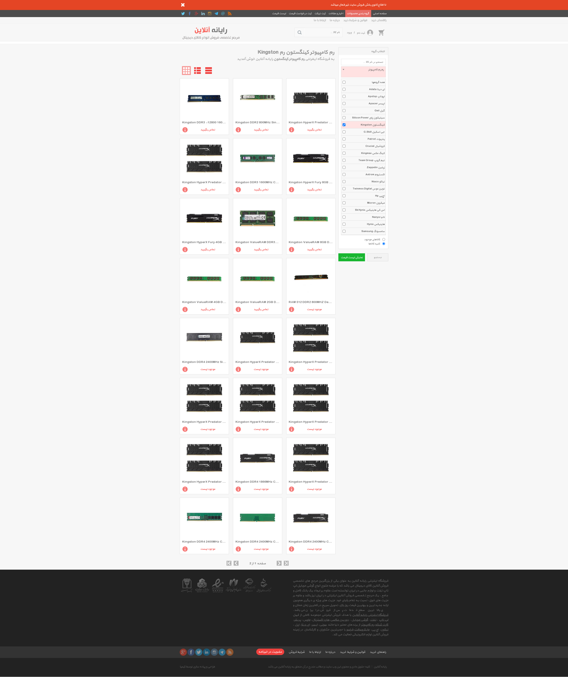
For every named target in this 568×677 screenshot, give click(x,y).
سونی (323, 624)
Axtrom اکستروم (375, 175)
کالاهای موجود (372, 239)
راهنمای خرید (379, 20)
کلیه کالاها (374, 243)
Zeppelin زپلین (376, 167)
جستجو (378, 257)
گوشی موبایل (359, 620)
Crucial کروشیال (375, 146)
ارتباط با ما (320, 20)
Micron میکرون (376, 203)
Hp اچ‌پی (380, 196)
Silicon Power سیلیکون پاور (368, 118)
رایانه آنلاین (380, 667)
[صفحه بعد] (279, 563)
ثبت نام (361, 33)
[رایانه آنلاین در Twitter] (183, 13)
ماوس (306, 620)
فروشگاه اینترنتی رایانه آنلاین (370, 615)
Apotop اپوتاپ (376, 96)
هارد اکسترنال (320, 620)
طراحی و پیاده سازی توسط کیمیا (197, 667)
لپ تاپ (383, 620)
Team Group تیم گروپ (372, 160)
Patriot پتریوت (376, 139)
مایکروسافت (361, 629)
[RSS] (229, 13)
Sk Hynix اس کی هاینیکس (370, 210)
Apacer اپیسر (377, 104)
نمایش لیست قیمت (352, 258)
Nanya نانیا (378, 217)
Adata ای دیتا (377, 89)
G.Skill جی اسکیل (374, 132)
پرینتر (297, 620)
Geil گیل (380, 111)
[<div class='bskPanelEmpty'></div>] (381, 32)
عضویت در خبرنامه (270, 651)
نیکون (384, 629)
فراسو (349, 629)
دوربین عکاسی (339, 620)
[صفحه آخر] (286, 563)
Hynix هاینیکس (376, 224)
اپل (297, 624)
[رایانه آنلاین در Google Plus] (196, 13)
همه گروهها (378, 82)
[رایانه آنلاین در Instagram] (209, 13)
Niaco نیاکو (378, 182)
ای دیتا (305, 624)
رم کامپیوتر (367, 624)
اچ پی (375, 629)
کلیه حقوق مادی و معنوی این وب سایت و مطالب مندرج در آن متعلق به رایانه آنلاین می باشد (319, 667)
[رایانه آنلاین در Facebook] (189, 13)
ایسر (315, 624)
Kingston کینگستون (373, 125)
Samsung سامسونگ (373, 231)
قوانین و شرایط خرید (355, 20)
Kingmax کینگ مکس (373, 153)
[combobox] (363, 71)
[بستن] (183, 5)
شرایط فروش (297, 652)
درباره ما (335, 20)
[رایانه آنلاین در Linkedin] (203, 13)
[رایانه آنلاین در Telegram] (216, 13)
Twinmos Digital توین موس (369, 189)
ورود (349, 33)
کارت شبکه (381, 624)
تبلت (373, 620)
